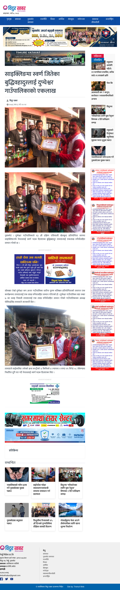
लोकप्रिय (98, 60)
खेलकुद (71, 19)
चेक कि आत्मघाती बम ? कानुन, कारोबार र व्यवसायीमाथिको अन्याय (102, 91)
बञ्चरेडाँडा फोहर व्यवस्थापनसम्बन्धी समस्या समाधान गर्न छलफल (41, 489)
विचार (52, 19)
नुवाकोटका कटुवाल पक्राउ (15, 522)
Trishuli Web (79, 586)
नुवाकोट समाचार (31, 21)
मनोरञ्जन (81, 19)
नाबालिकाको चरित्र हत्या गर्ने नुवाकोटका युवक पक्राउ (17, 488)
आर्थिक (61, 19)
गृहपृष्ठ (9, 19)
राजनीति (43, 19)
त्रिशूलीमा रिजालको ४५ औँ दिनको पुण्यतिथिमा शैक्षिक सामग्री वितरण (43, 523)
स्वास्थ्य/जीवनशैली (95, 21)
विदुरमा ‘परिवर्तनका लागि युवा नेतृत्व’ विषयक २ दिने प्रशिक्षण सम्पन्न (70, 489)
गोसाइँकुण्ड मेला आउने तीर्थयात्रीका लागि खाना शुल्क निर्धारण (70, 523)
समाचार (18, 19)
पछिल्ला (97, 56)
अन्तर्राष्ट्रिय (109, 19)
